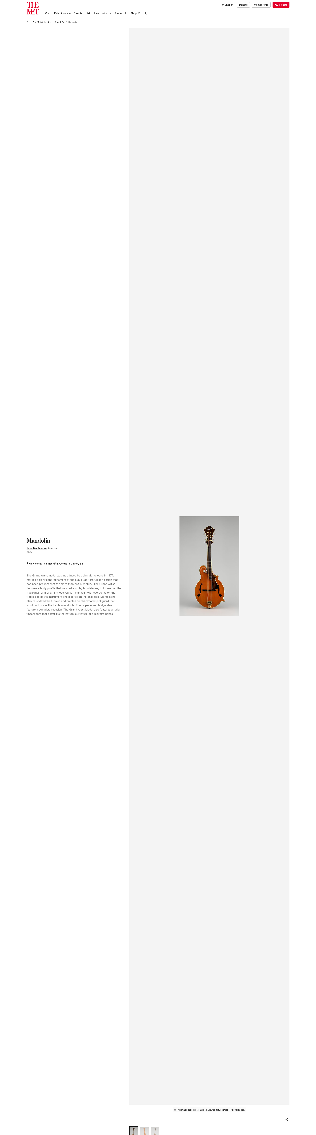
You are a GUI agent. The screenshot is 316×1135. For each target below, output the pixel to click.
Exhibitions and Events (68, 13)
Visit (47, 13)
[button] (286, 1119)
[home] (28, 22)
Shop (134, 13)
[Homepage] (33, 8)
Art (88, 13)
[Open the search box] (145, 13)
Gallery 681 (77, 563)
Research (121, 13)
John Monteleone (37, 548)
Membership (261, 4)
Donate (243, 4)
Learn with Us (102, 13)
